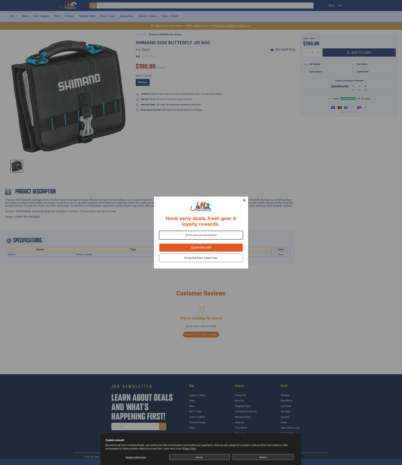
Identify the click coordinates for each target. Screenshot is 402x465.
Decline (263, 457)
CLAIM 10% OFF (201, 247)
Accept (199, 457)
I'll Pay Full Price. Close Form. (201, 258)
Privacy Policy (189, 448)
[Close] (244, 200)
